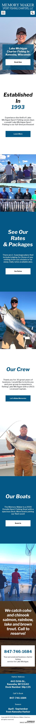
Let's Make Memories (18, 398)
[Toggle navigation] (3, 13)
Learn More (18, 134)
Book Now (18, 62)
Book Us (18, 523)
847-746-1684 (32, 12)
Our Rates (18, 271)
